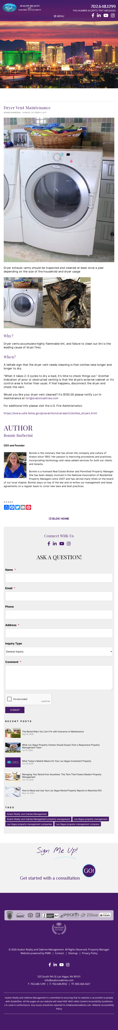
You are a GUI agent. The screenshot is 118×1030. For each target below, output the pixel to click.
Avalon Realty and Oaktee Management (27, 814)
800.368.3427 (82, 984)
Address (10, 625)
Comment (11, 662)
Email (8, 588)
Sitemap (73, 953)
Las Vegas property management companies (29, 824)
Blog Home (60, 518)
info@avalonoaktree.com (59, 980)
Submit (15, 710)
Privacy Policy (90, 953)
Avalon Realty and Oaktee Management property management (38, 819)
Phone (9, 606)
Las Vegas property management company (77, 824)
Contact (59, 953)
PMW (48, 953)
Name (9, 569)
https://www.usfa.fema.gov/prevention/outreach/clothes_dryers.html (50, 413)
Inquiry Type (13, 643)
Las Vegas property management (90, 819)
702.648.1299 (103, 6)
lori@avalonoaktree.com (42, 398)
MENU (60, 16)
